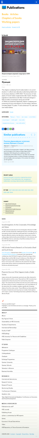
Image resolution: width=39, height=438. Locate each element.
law (22, 179)
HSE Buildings (5, 333)
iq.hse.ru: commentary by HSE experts (12, 415)
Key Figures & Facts (7, 318)
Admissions (5, 347)
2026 (13, 190)
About (4, 313)
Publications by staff (8, 406)
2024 (19, 190)
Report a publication (6, 27)
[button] (9, 137)
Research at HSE (16, 27)
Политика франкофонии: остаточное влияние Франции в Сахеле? (17, 142)
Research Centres (7, 382)
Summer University (7, 362)
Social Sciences (9, 212)
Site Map (31, 434)
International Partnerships (9, 327)
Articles (14, 14)
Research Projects (7, 385)
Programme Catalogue (8, 350)
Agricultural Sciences (10, 203)
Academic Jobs (6, 394)
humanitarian (7, 179)
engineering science (26, 177)
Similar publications (14, 134)
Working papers (11, 21)
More (11, 192)
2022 (25, 190)
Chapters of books (12, 18)
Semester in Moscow (8, 368)
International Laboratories (9, 379)
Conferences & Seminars (9, 391)
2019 (5, 192)
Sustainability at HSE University (11, 321)
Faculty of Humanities (27, 252)
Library (4, 418)
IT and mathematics (16, 179)
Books (5, 14)
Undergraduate (6, 353)
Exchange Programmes (8, 359)
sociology (13, 181)
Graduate (4, 356)
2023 (22, 190)
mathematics (7, 181)
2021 (29, 190)
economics (17, 177)
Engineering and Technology (12, 205)
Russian (11, 112)
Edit (36, 436)
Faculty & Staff (6, 330)
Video (3, 424)
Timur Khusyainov (6, 252)
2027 (10, 190)
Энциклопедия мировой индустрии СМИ (16, 74)
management (27, 179)
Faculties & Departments (9, 324)
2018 (8, 192)
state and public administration (24, 181)
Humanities (8, 207)
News (4, 219)
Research (5, 376)
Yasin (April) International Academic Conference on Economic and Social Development (19, 397)
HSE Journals (5, 409)
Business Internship (7, 371)
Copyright (18, 434)
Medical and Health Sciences (13, 209)
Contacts (12, 434)
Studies (5, 344)
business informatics (9, 177)
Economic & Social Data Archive (11, 421)
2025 (16, 190)
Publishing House (7, 412)
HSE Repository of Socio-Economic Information (15, 427)
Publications (15, 7)
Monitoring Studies (7, 388)
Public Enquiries (6, 339)
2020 (32, 190)
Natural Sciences (9, 211)
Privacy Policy (25, 434)
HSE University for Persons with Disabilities (14, 336)
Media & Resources (9, 403)
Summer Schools (6, 365)
